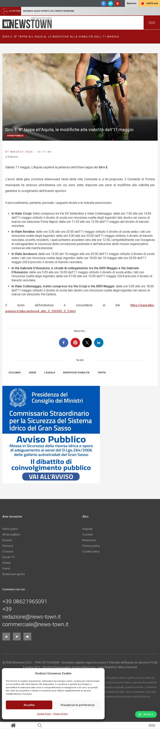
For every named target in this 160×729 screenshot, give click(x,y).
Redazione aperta (13, 574)
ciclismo (15, 372)
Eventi (6, 568)
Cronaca (7, 551)
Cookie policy (91, 551)
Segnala (87, 529)
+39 (7, 609)
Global (6, 563)
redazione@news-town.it (31, 616)
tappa (102, 372)
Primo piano (10, 529)
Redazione (89, 540)
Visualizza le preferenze (77, 705)
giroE (32, 372)
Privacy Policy (60, 714)
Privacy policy (91, 546)
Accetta (29, 705)
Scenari (7, 540)
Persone (7, 546)
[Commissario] (80, 434)
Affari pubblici (11, 534)
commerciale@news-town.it (35, 624)
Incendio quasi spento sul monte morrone (48, 11)
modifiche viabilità (76, 372)
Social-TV (8, 557)
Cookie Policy (44, 714)
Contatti (87, 534)
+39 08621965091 (24, 601)
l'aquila (49, 372)
